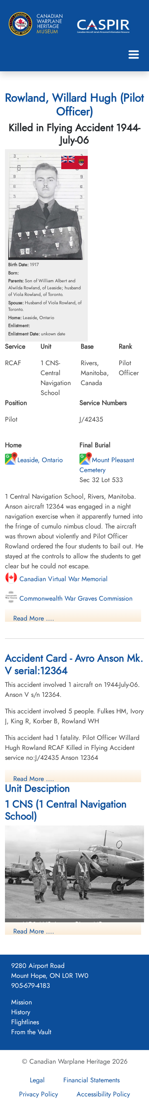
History (20, 1012)
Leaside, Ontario (40, 460)
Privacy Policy (38, 1094)
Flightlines (25, 1022)
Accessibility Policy (103, 1094)
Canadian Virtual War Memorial (62, 579)
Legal (37, 1080)
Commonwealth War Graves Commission (74, 598)
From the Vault (31, 1032)
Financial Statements (91, 1080)
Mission (21, 1002)
